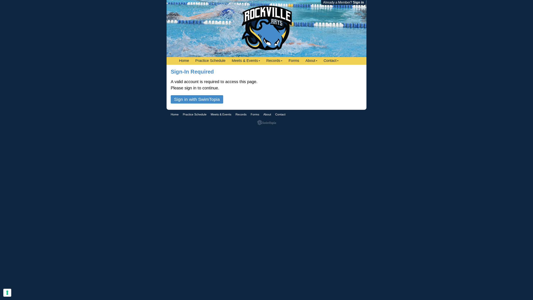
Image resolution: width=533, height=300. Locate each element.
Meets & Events (245, 61)
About (310, 61)
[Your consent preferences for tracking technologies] (7, 293)
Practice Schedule (210, 61)
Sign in (358, 2)
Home (184, 61)
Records (273, 61)
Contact (330, 61)
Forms (294, 61)
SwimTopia (266, 122)
